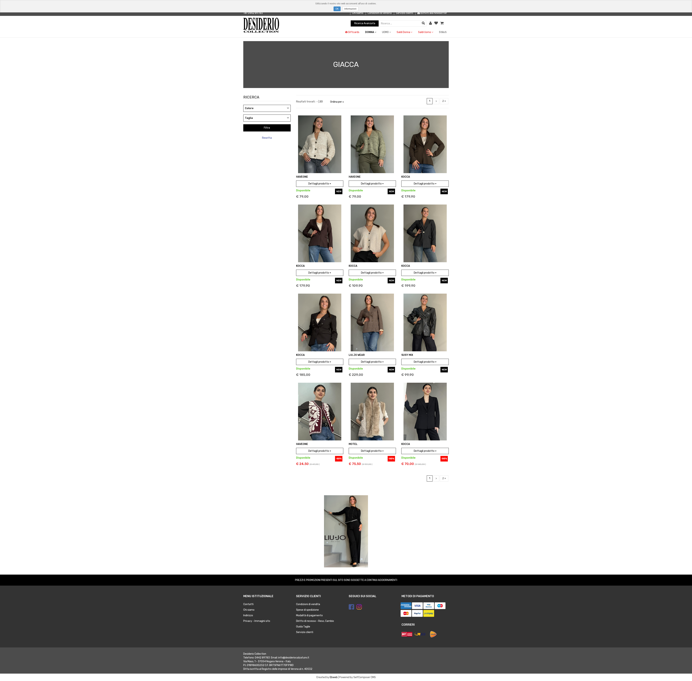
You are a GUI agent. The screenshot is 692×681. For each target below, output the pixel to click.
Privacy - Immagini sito (256, 621)
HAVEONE (302, 176)
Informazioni (350, 9)
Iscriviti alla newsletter (433, 13)
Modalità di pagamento (309, 615)
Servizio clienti (404, 13)
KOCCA (405, 176)
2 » (444, 101)
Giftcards (353, 32)
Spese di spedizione (307, 609)
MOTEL (353, 444)
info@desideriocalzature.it (293, 657)
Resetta (267, 137)
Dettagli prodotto (319, 183)
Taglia (249, 118)
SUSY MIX (407, 355)
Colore (249, 108)
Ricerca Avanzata (364, 23)
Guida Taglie (303, 626)
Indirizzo (248, 615)
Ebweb (334, 677)
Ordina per (336, 101)
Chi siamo (357, 13)
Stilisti (443, 32)
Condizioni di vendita (380, 13)
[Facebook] (351, 607)
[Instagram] (359, 607)
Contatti (248, 604)
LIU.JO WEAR (357, 355)
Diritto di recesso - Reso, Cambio (315, 621)
